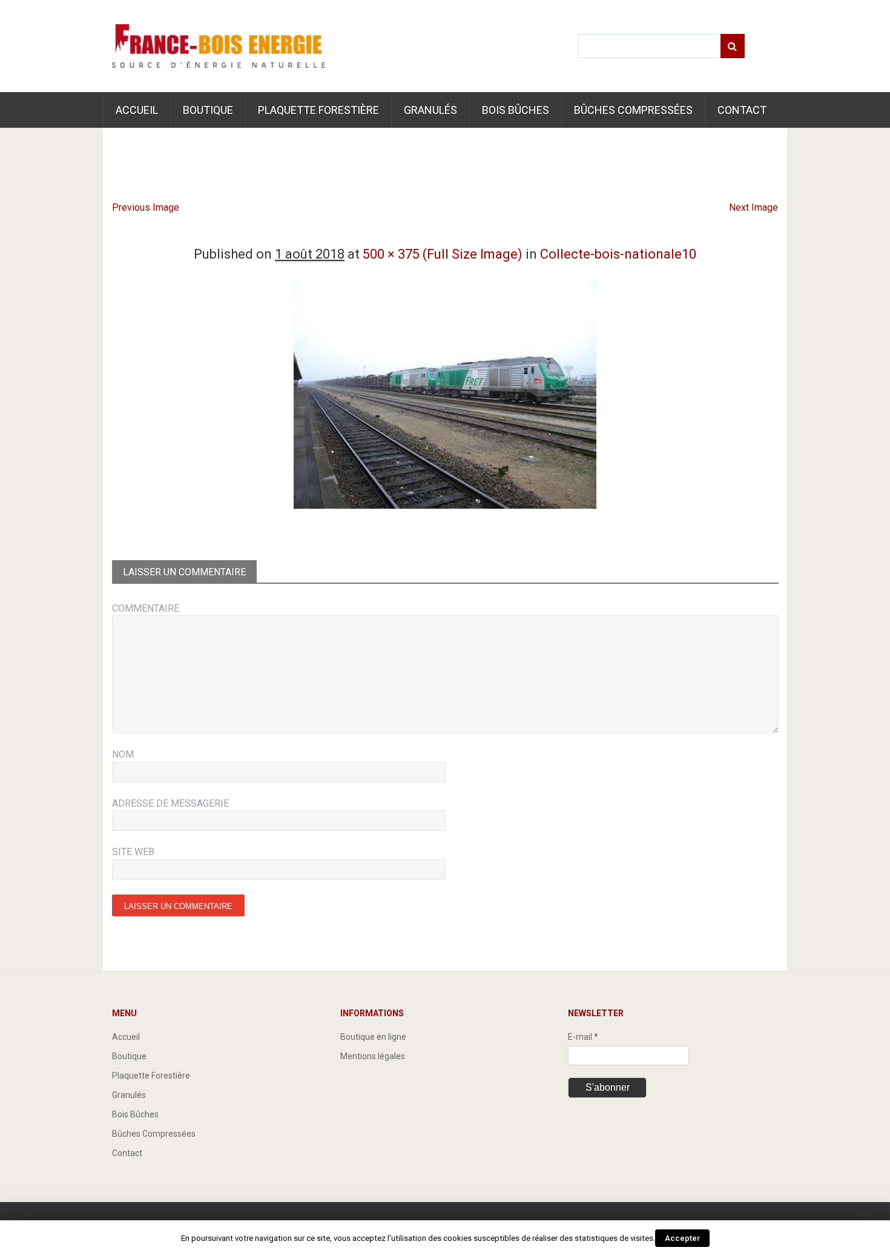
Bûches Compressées (633, 110)
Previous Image (145, 207)
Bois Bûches (515, 110)
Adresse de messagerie (170, 803)
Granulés (430, 110)
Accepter (682, 1238)
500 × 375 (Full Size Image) (442, 254)
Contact (741, 110)
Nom (123, 754)
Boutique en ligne (373, 1037)
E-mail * (583, 1037)
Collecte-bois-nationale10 (618, 254)
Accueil (137, 110)
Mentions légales (372, 1056)
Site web (133, 852)
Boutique (208, 110)
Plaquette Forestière (318, 110)
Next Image (753, 207)
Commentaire (145, 608)
